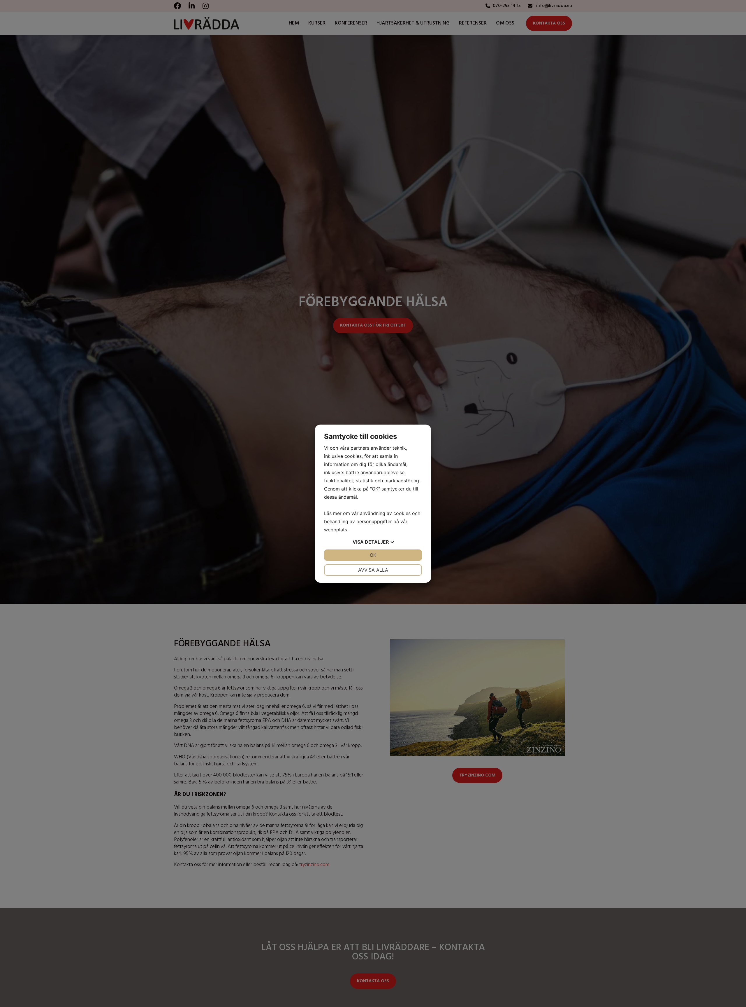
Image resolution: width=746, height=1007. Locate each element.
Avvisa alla (373, 570)
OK (373, 555)
